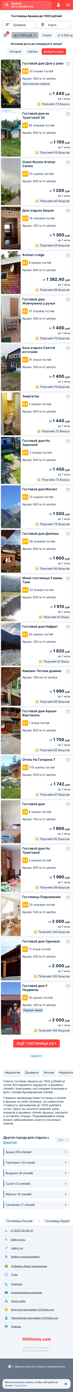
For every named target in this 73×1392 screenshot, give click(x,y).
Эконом (48, 1072)
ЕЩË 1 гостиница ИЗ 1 (36, 1043)
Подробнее (20, 1385)
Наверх (36, 1056)
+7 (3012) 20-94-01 (21, 1230)
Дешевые (32, 1072)
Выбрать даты (54, 51)
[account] (58, 5)
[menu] (68, 5)
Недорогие (12, 1072)
